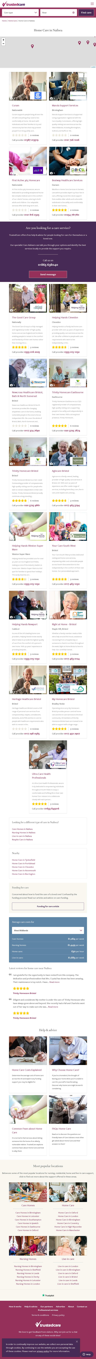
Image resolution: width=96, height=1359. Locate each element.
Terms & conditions (40, 1315)
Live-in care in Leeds (68, 1280)
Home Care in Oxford (68, 1212)
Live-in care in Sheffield (68, 1283)
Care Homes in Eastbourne (28, 1226)
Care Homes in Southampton (28, 1219)
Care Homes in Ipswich (28, 1223)
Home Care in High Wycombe (68, 1226)
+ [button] (3, 39)
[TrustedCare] (13, 4)
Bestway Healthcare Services (67, 180)
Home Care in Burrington (23, 873)
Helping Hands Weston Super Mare (27, 547)
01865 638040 (48, 264)
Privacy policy (58, 1315)
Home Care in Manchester (68, 1230)
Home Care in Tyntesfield (23, 859)
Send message (48, 274)
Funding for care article (48, 906)
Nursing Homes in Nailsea (23, 832)
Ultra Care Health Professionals (41, 775)
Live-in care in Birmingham (68, 1269)
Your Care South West (64, 545)
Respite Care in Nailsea (22, 839)
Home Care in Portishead (23, 863)
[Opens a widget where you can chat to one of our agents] (87, 1354)
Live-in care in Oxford (68, 1273)
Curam (15, 105)
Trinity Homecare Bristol (25, 471)
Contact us (82, 1306)
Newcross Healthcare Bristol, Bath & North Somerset (27, 394)
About (71, 1306)
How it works (15, 1306)
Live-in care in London (68, 1266)
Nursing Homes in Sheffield (28, 1269)
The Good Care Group (24, 317)
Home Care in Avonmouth (24, 870)
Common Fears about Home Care (27, 1130)
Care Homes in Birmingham (28, 1212)
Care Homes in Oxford (28, 1230)
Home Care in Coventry (68, 1223)
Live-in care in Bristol (68, 1276)
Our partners (46, 1306)
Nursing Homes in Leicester (28, 1280)
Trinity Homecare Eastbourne (67, 392)
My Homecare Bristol (63, 699)
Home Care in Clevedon (23, 866)
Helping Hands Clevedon (65, 317)
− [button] (3, 43)
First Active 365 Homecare (26, 180)
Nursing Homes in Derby (28, 1276)
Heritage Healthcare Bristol (26, 699)
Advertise (60, 1306)
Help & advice (30, 1306)
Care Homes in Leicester (28, 1216)
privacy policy (43, 1351)
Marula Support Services (65, 105)
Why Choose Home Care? (65, 1070)
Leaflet (93, 67)
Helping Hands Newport (25, 624)
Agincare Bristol (60, 471)
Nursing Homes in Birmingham (28, 1266)
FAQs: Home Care (61, 1128)
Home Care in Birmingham (68, 1219)
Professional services (48, 1310)
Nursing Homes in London (28, 1283)
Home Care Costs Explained (27, 1070)
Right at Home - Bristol (64, 624)
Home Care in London (68, 1216)
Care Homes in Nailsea (22, 829)
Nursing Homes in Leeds (28, 1273)
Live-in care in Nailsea (22, 836)
